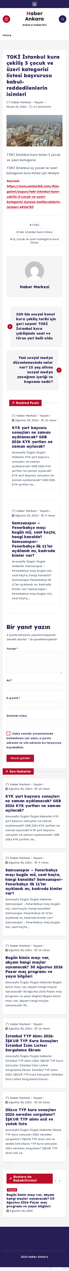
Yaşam (39, 102)
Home (7, 35)
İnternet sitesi (17, 716)
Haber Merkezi (21, 102)
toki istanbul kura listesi (36, 232)
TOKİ (35, 225)
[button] (55, 1181)
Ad (9, 680)
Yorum (12, 648)
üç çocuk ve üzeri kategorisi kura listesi (35, 240)
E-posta (13, 698)
